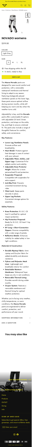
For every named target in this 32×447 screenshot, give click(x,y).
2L (27, 62)
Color (5, 50)
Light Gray (7, 53)
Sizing (4, 406)
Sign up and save (10, 416)
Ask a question (9, 323)
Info (3, 409)
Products (5, 399)
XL (22, 62)
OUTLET (4, 402)
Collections (8, 10)
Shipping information (12, 318)
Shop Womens (15, 10)
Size (3, 59)
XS (4, 62)
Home (3, 10)
